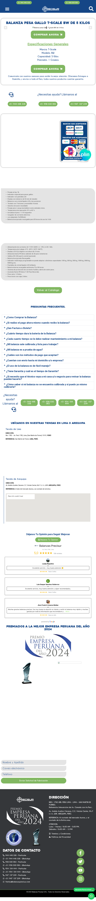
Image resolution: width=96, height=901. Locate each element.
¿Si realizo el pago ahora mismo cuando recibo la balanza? (38, 322)
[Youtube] (80, 870)
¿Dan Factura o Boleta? (19, 328)
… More (66, 611)
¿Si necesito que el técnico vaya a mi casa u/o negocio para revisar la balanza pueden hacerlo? (47, 377)
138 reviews (58, 553)
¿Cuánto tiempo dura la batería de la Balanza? (31, 333)
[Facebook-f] (80, 853)
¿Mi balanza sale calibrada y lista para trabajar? (32, 344)
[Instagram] (80, 879)
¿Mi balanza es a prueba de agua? (24, 349)
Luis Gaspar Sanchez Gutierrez (48, 584)
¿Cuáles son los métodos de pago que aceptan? (32, 355)
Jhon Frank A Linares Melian (48, 605)
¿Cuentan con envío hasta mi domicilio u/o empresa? (35, 360)
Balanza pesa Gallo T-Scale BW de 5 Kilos (48, 23)
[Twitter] (80, 861)
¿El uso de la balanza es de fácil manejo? (28, 365)
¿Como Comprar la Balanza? (21, 317)
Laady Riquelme (48, 564)
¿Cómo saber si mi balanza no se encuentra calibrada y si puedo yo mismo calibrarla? (45, 385)
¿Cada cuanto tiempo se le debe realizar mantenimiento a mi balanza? (44, 338)
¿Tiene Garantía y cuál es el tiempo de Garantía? (32, 371)
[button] (7, 9)
